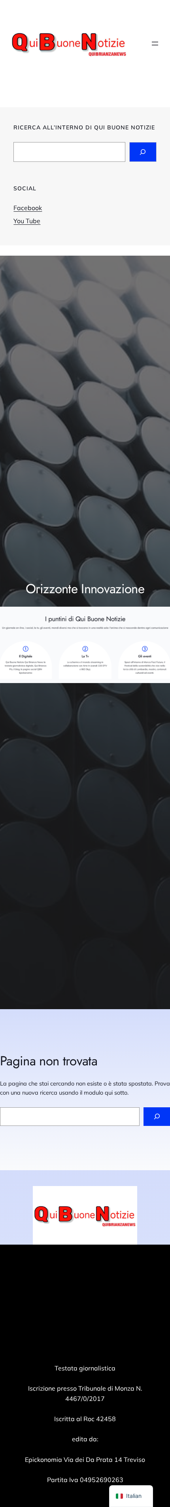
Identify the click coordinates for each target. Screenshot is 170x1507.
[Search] (143, 151)
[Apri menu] (155, 43)
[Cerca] (157, 1116)
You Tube (26, 221)
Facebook (27, 208)
